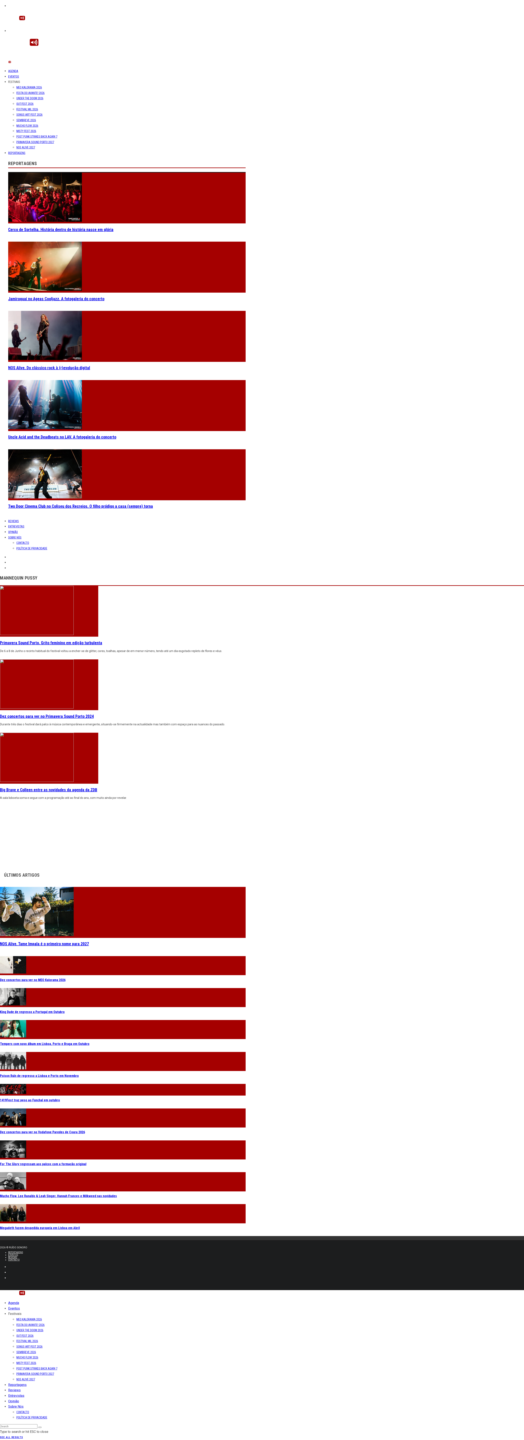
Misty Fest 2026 (26, 131)
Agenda (13, 71)
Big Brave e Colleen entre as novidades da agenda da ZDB (48, 789)
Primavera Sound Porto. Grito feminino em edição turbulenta (51, 642)
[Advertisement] (123, 835)
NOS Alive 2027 (25, 147)
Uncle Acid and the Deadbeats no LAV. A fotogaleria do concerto (62, 437)
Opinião (13, 532)
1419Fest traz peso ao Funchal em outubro (30, 1100)
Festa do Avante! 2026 (30, 93)
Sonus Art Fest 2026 (29, 114)
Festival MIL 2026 (27, 109)
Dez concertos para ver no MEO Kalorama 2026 (33, 980)
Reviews (13, 521)
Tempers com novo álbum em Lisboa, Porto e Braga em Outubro (44, 1044)
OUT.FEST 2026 (25, 103)
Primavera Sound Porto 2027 (35, 142)
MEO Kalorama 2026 (29, 87)
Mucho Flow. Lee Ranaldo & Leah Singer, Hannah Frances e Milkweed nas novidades (58, 1196)
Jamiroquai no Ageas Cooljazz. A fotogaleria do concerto (56, 298)
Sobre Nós (14, 537)
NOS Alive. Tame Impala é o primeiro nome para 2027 (44, 943)
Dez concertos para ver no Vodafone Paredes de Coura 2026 (42, 1132)
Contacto (22, 543)
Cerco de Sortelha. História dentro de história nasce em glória (60, 229)
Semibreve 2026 (26, 120)
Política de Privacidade (31, 548)
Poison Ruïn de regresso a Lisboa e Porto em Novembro (39, 1076)
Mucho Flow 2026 (27, 125)
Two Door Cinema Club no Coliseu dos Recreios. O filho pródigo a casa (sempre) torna (80, 506)
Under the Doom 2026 (29, 98)
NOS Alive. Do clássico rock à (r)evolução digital (49, 367)
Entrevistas (16, 526)
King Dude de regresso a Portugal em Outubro (32, 1012)
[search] (40, 1427)
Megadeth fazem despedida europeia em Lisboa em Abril (40, 1228)
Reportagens (16, 153)
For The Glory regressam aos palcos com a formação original (43, 1164)
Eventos (13, 76)
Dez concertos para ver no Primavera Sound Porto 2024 (47, 716)
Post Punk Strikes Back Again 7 (36, 136)
